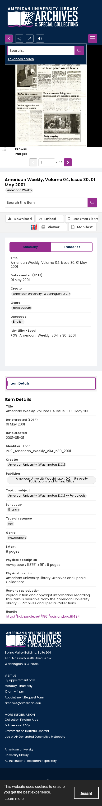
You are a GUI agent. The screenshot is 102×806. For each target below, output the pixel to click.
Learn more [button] (14, 799)
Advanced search (21, 59)
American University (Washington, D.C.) (41, 294)
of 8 (59, 162)
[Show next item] (68, 162)
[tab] (30, 247)
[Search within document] (92, 202)
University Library (17, 755)
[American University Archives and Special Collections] (33, 639)
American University (19, 749)
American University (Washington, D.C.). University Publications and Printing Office (52, 480)
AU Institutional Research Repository (31, 761)
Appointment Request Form (24, 697)
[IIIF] (34, 227)
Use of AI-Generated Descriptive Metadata (35, 737)
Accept (86, 793)
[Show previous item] (33, 162)
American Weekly (19, 190)
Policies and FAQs (17, 725)
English (18, 322)
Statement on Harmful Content (27, 731)
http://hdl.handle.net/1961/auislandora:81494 (43, 616)
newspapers (22, 308)
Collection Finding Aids (21, 720)
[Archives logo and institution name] (43, 17)
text (10, 524)
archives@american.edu (23, 703)
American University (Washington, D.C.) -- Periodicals (47, 496)
